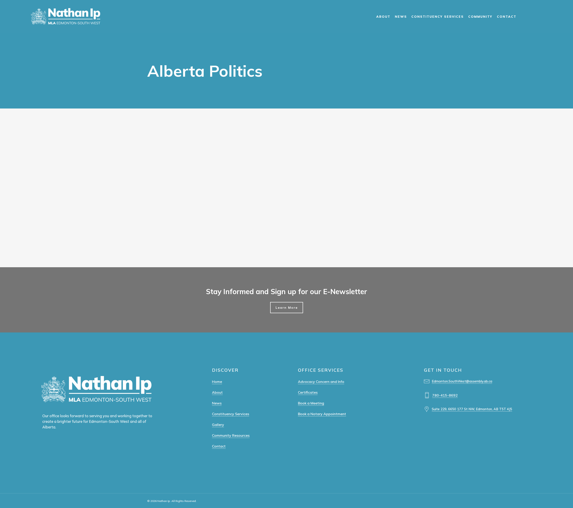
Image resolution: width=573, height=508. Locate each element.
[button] (286, 307)
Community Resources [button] (231, 435)
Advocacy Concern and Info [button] (321, 381)
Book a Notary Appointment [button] (322, 414)
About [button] (217, 392)
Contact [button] (219, 446)
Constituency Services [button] (230, 414)
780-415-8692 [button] (445, 395)
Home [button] (217, 381)
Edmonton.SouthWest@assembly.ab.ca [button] (462, 381)
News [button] (217, 403)
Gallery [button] (218, 424)
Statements (11, 208)
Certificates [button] (308, 392)
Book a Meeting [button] (311, 403)
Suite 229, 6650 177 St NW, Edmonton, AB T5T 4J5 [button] (472, 409)
